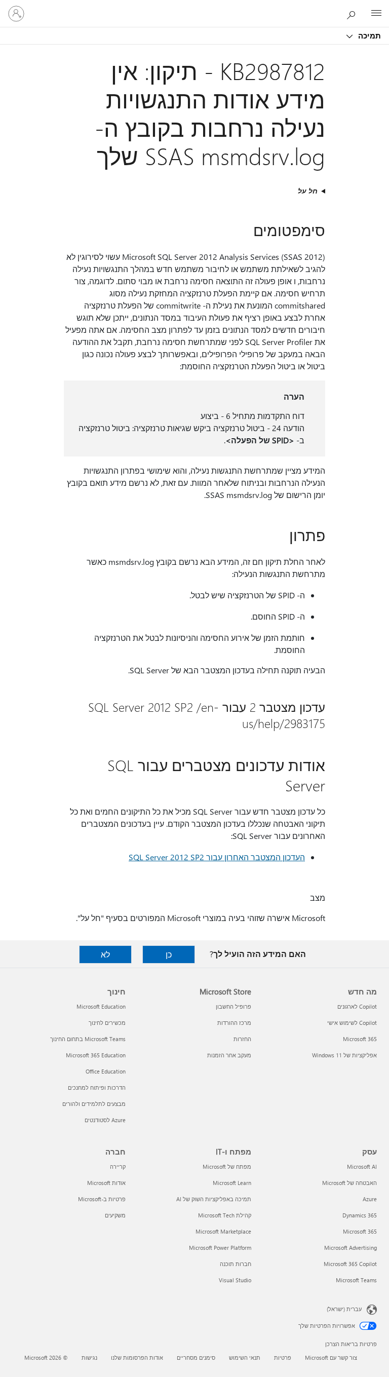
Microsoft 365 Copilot (350, 1264)
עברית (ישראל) (344, 1309)
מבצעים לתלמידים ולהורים (94, 1103)
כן (169, 954)
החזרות (242, 1039)
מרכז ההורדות (234, 1022)
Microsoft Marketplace (223, 1231)
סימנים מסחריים (196, 1357)
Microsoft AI (362, 1166)
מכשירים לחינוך (107, 1022)
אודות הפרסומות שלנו (137, 1357)
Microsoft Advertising (350, 1247)
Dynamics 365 (359, 1215)
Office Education (106, 1071)
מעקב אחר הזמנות (229, 1055)
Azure (370, 1199)
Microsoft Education (101, 1006)
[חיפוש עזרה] (353, 13)
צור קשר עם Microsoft (331, 1357)
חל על (308, 191)
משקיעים (115, 1215)
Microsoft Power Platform (220, 1247)
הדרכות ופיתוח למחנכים (97, 1087)
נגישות (89, 1357)
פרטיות (282, 1357)
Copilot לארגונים (357, 1006)
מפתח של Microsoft (227, 1166)
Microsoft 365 (360, 1039)
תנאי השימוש (244, 1357)
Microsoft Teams (356, 1280)
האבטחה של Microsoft (349, 1183)
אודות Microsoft (106, 1183)
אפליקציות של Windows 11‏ (344, 1055)
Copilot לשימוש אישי (352, 1022)
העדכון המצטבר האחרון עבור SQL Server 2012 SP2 (217, 857)
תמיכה (368, 35)
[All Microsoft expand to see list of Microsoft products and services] (376, 14)
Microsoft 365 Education (96, 1055)
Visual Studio (235, 1280)
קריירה (118, 1166)
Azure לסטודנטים (105, 1120)
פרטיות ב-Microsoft (102, 1199)
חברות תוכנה (235, 1264)
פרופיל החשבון (233, 1006)
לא (105, 954)
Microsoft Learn (232, 1183)
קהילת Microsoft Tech (224, 1215)
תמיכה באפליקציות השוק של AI (213, 1199)
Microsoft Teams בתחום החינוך (88, 1039)
